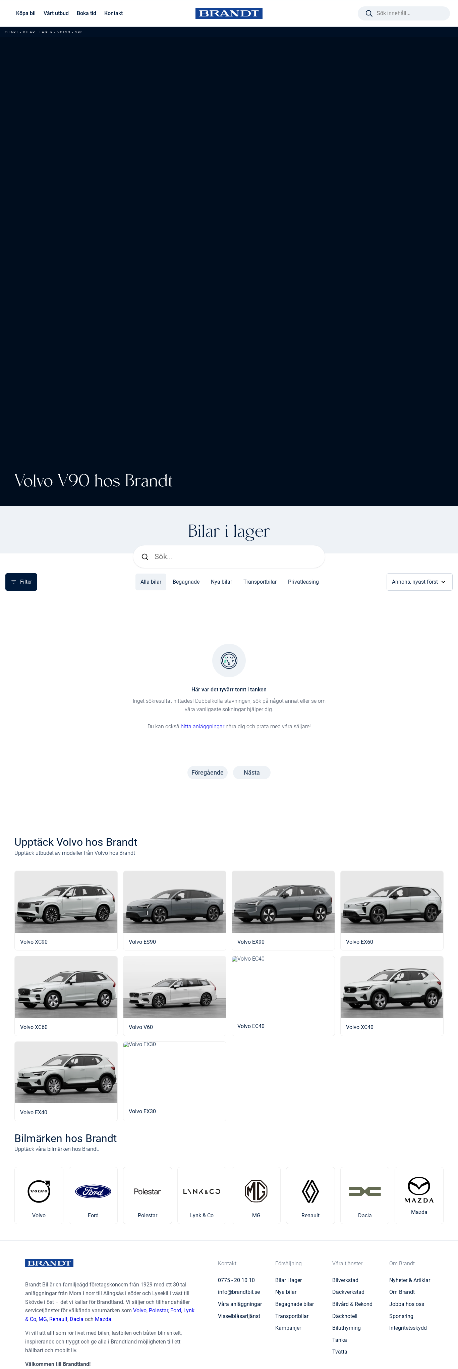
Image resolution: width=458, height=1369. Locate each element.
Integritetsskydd (408, 1328)
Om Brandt (402, 1292)
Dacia (76, 1319)
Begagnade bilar (294, 1304)
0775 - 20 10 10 (236, 1280)
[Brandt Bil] (229, 13)
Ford (175, 1310)
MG (43, 1319)
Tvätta (339, 1352)
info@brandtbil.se (239, 1292)
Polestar (158, 1310)
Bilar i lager (38, 32)
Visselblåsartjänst (239, 1316)
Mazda (103, 1319)
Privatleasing (303, 582)
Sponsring (401, 1316)
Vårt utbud (56, 13)
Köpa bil (26, 13)
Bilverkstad (345, 1280)
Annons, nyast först (415, 582)
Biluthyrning (346, 1328)
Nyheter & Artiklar (409, 1280)
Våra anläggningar (240, 1304)
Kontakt (113, 13)
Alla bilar (150, 582)
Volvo (64, 32)
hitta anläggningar (202, 726)
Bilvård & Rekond (352, 1304)
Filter (26, 582)
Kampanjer (288, 1328)
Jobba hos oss (406, 1304)
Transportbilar (260, 582)
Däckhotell (344, 1316)
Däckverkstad (348, 1292)
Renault (58, 1319)
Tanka (339, 1340)
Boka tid (86, 13)
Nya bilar (221, 582)
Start (12, 32)
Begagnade (186, 582)
